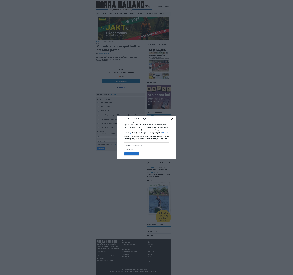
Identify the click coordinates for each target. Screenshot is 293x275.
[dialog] (146, 137)
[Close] (172, 119)
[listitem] (146, 145)
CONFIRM (132, 154)
